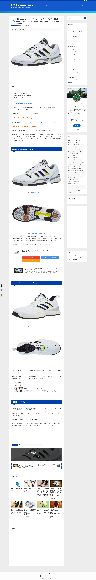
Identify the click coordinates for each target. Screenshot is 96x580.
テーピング (72, 74)
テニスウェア (73, 62)
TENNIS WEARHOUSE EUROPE (24, 104)
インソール (72, 49)
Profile (77, 125)
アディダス (22, 444)
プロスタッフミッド (72, 177)
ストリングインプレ (73, 157)
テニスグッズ (73, 46)
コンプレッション (72, 151)
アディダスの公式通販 (23, 408)
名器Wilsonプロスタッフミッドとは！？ (33, 388)
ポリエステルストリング (74, 181)
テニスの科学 (71, 164)
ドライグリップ (79, 170)
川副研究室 (71, 192)
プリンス (76, 175)
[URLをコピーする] (1, 296)
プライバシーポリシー (46, 576)
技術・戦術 (72, 44)
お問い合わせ (60, 576)
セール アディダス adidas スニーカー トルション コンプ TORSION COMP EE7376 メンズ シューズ (39, 250)
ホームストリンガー (74, 79)
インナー (77, 140)
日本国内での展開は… (19, 98)
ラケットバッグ (81, 188)
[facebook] (81, 0)
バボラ (76, 172)
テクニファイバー (79, 162)
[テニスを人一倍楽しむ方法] (21, 6)
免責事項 (38, 576)
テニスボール (73, 69)
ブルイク (70, 175)
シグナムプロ (71, 153)
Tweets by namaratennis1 (73, 202)
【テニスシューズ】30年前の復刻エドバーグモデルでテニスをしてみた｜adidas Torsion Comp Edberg (41, 269)
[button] (1, 284)
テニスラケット (74, 72)
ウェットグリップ (72, 144)
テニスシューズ (14, 25)
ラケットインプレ (72, 188)
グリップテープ (74, 51)
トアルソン (71, 170)
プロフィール (54, 576)
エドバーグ (28, 444)
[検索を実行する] (85, 18)
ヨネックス (82, 185)
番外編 (71, 82)
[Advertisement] (36, 547)
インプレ (71, 142)
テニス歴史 (39, 444)
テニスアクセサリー (74, 59)
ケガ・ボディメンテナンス (76, 31)
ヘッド (81, 177)
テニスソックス (73, 67)
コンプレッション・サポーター (76, 54)
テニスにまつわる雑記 (75, 36)
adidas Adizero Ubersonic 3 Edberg (22, 95)
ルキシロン (71, 190)
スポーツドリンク (72, 159)
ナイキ (70, 172)
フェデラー (82, 172)
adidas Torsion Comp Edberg (21, 93)
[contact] (84, 0)
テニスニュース (73, 77)
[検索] (86, 0)
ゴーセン (80, 151)
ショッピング (73, 34)
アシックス (71, 140)
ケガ (79, 149)
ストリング (73, 56)
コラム (71, 28)
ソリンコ (80, 159)
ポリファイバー (71, 183)
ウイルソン (78, 142)
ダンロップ (71, 162)
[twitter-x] (83, 0)
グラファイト (78, 146)
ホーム (34, 576)
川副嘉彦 (78, 190)
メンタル (72, 41)
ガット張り (71, 146)
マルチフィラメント (73, 185)
